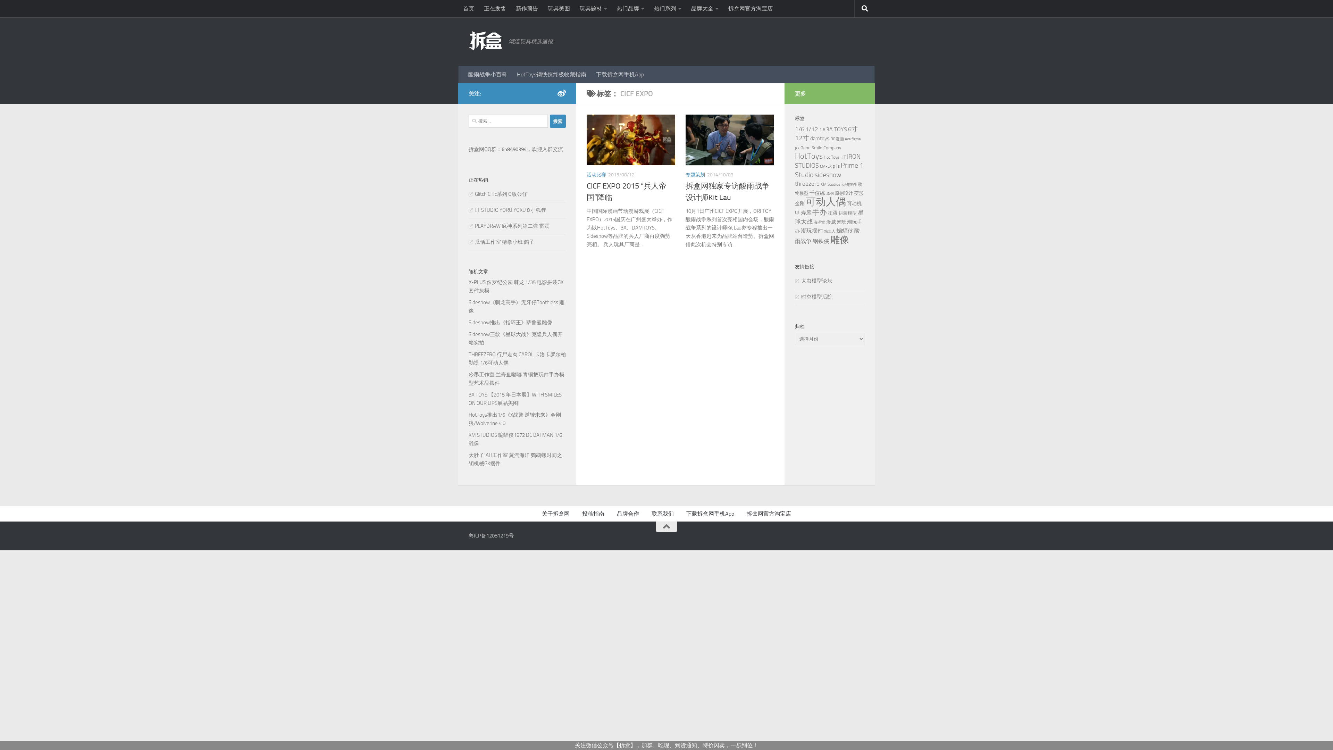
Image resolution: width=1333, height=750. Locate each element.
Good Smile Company (820, 147)
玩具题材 (591, 8)
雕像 (839, 239)
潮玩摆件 (812, 230)
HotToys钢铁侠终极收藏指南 (551, 74)
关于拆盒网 (556, 513)
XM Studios (830, 184)
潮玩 (841, 222)
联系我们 (663, 513)
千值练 (817, 193)
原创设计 (844, 193)
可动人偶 (826, 202)
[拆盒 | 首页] (485, 40)
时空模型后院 (816, 297)
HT (843, 157)
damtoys (819, 138)
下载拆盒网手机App (620, 74)
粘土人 (830, 231)
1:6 (822, 129)
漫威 (831, 222)
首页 (468, 8)
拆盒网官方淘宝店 (750, 8)
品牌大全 (702, 8)
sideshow (828, 175)
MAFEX (826, 166)
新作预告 (527, 8)
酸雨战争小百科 (487, 74)
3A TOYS (836, 129)
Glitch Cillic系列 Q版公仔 (501, 194)
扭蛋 (833, 213)
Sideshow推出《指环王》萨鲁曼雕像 (510, 322)
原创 (830, 193)
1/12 (811, 129)
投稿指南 (593, 513)
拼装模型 (848, 213)
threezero (807, 183)
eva (847, 139)
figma (856, 139)
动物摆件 (849, 184)
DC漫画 (837, 138)
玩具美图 (559, 8)
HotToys (809, 156)
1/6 (799, 129)
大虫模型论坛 (816, 281)
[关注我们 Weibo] (561, 93)
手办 (819, 212)
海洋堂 (819, 222)
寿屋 (806, 213)
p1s (836, 166)
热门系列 (665, 8)
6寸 (853, 129)
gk (797, 147)
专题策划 (695, 175)
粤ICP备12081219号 (491, 536)
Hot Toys (831, 157)
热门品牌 (628, 8)
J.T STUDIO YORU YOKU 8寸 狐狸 (510, 210)
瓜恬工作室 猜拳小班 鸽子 (504, 242)
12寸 (802, 138)
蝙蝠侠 (845, 230)
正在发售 (495, 8)
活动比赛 (596, 175)
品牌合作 (628, 513)
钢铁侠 (821, 241)
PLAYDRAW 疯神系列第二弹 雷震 (512, 226)
